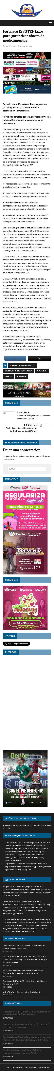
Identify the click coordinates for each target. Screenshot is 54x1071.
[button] (50, 23)
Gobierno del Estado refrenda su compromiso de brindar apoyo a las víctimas (24, 947)
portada (21, 376)
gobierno (42, 370)
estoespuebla (26, 46)
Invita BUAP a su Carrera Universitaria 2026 (21, 992)
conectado (29, 456)
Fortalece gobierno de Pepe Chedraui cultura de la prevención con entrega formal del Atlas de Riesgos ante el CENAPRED (25, 959)
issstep (8, 376)
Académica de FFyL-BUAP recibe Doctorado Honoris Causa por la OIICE (25, 983)
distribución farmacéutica (18, 370)
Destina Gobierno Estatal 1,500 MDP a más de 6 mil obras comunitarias (26, 1025)
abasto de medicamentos (22, 365)
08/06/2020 (10, 46)
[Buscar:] (27, 468)
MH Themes (44, 1067)
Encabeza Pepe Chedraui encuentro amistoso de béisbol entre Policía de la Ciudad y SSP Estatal (26, 1038)
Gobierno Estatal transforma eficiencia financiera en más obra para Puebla (22, 1051)
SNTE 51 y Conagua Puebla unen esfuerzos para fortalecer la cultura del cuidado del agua (23, 972)
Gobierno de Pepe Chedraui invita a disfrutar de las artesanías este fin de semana (26, 1013)
